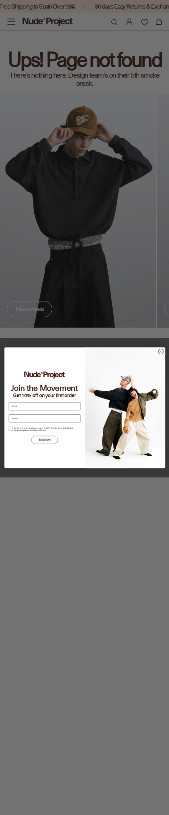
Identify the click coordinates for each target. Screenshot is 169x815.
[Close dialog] (160, 351)
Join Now (44, 439)
